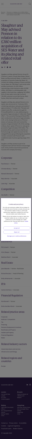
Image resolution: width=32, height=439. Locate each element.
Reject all (16, 232)
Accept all (17, 228)
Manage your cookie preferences (16, 236)
